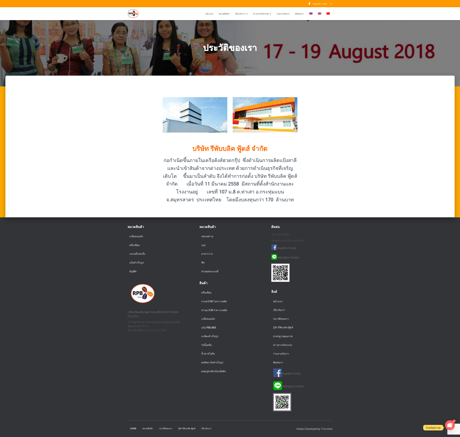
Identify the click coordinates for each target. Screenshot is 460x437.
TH (331, 4)
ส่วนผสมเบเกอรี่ (209, 271)
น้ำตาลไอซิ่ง (208, 353)
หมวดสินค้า (224, 14)
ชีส (203, 262)
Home (133, 428)
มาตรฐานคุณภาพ (283, 336)
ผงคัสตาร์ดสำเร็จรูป (212, 362)
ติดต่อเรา (299, 14)
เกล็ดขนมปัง (136, 236)
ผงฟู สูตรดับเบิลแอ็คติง (213, 371)
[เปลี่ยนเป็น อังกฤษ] (319, 13)
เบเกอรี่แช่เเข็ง (137, 253)
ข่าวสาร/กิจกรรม (261, 14)
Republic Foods (309, 4)
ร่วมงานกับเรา (283, 14)
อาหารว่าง (207, 253)
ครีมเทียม (134, 245)
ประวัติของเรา (281, 318)
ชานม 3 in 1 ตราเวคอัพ (214, 310)
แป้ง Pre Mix (208, 327)
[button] (247, 14)
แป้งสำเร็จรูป (136, 262)
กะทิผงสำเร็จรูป (209, 336)
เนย (203, 245)
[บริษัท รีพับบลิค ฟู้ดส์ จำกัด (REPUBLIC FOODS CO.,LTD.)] (133, 13)
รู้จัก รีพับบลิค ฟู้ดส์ (283, 327)
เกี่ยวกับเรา (240, 14)
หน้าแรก (209, 14)
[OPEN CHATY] (450, 428)
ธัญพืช (133, 271)
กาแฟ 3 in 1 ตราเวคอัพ (214, 301)
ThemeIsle (326, 428)
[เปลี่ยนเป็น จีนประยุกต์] (328, 13)
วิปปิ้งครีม (206, 345)
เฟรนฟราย (207, 236)
